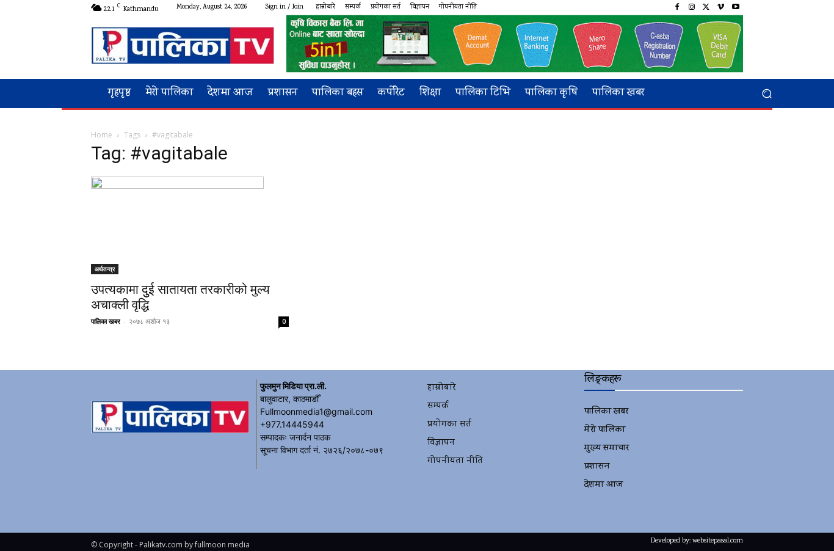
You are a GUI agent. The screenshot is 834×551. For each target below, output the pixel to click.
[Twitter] (706, 7)
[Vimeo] (721, 7)
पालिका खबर (105, 321)
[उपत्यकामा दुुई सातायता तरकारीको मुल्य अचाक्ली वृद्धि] (190, 225)
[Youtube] (735, 7)
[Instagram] (691, 7)
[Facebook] (677, 7)
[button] (766, 93)
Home (101, 135)
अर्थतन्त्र (105, 269)
